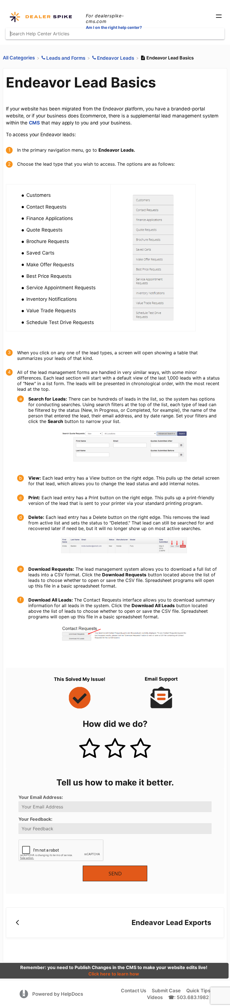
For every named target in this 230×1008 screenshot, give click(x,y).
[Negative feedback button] (140, 748)
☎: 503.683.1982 (188, 997)
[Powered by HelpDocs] (24, 994)
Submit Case (166, 990)
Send (115, 873)
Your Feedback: (35, 819)
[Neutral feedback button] (115, 748)
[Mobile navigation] (219, 17)
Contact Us (133, 990)
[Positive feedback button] (89, 748)
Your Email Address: (41, 797)
